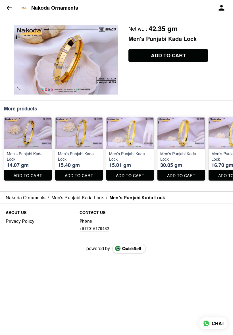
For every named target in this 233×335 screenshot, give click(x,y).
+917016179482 (94, 228)
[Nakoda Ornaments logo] (24, 8)
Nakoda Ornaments (54, 8)
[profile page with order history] (221, 8)
